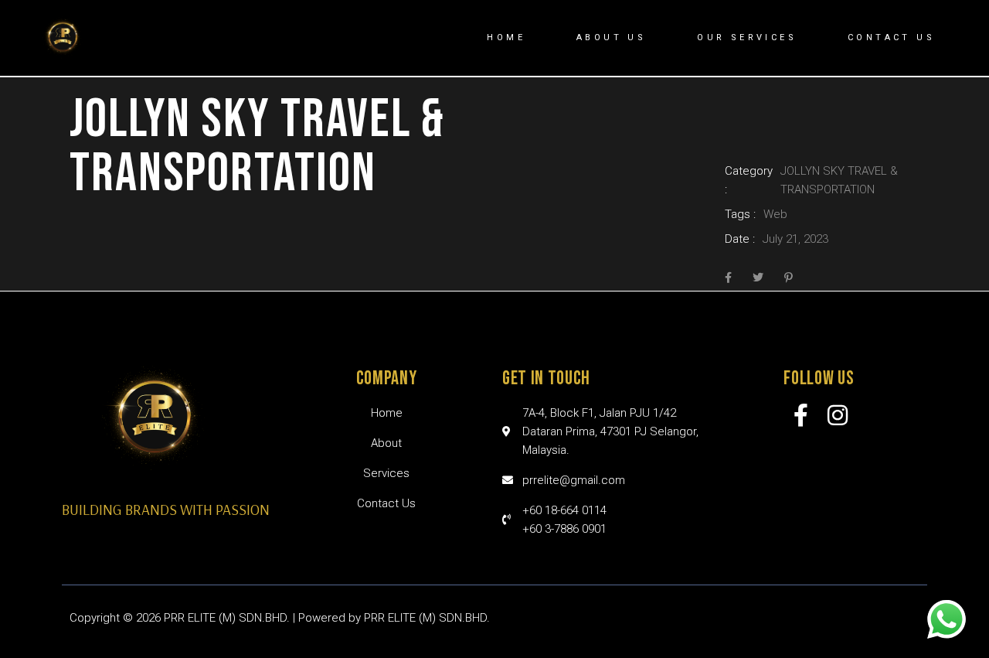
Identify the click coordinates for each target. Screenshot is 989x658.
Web (775, 214)
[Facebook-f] (801, 415)
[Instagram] (837, 415)
